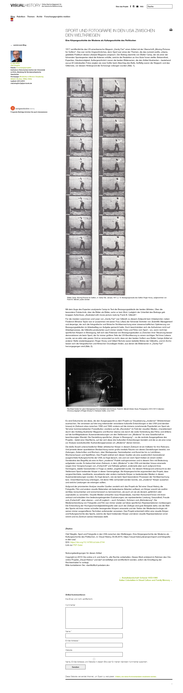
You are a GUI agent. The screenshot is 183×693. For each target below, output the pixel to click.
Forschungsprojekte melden (57, 16)
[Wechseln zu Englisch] (91, 20)
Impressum (120, 12)
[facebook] (130, 6)
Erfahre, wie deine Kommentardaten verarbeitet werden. (135, 677)
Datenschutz (120, 14)
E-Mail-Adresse (72, 640)
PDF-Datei (77, 545)
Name (68, 631)
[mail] (137, 6)
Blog (13, 16)
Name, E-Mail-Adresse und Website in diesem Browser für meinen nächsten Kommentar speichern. (106, 662)
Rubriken (21, 16)
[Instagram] (134, 6)
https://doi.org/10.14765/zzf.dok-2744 (87, 542)
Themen (31, 16)
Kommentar (70, 605)
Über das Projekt (122, 6)
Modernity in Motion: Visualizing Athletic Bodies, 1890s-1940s (27, 78)
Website (68, 650)
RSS (141, 6)
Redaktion (120, 9)
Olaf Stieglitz (15, 65)
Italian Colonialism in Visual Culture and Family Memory (145, 580)
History (26, 5)
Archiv (39, 16)
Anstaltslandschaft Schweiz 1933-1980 (138, 577)
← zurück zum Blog (18, 45)
